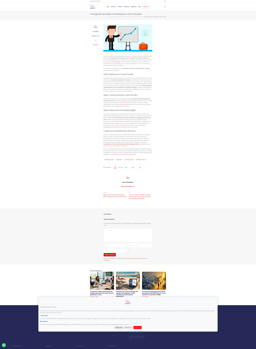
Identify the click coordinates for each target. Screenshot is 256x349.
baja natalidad (116, 62)
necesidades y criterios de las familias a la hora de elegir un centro (121, 144)
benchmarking (124, 104)
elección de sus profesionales (128, 154)
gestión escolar (129, 159)
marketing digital (141, 159)
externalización (108, 159)
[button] (4, 345)
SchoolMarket (96, 31)
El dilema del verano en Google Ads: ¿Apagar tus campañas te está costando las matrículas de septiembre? (127, 294)
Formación (119, 159)
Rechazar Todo (119, 327)
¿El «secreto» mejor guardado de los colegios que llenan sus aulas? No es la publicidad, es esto (102, 293)
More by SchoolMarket (127, 186)
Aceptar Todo (138, 327)
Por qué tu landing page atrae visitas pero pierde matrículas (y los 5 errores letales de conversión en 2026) (154, 293)
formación (114, 154)
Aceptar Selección (128, 327)
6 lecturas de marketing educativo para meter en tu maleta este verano (137, 337)
